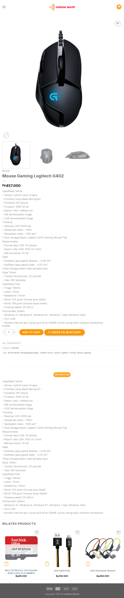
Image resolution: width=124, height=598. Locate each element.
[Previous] (8, 79)
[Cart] (119, 6)
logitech (65, 353)
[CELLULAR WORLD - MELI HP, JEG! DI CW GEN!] (62, 6)
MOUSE (6, 171)
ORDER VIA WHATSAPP (66, 332)
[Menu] (4, 7)
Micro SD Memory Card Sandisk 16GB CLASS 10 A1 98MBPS (21, 571)
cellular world (46, 353)
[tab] (62, 374)
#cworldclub (14, 353)
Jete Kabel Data (62, 570)
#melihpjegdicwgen (30, 353)
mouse (73, 353)
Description (62, 374)
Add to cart (31, 332)
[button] (65, 333)
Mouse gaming (84, 353)
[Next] (115, 79)
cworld (57, 353)
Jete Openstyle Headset (102, 570)
